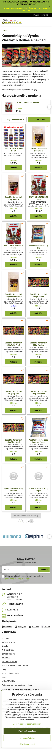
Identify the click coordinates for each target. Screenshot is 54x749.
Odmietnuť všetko (27, 738)
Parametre (40, 119)
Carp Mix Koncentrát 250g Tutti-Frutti (13, 344)
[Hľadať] (36, 21)
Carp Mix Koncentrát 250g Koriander (38, 392)
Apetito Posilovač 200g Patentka (13, 489)
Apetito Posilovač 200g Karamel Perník (38, 441)
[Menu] (49, 21)
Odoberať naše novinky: (26, 563)
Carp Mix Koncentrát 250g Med (38, 150)
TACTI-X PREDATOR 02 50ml (27, 103)
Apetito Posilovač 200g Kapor (38, 489)
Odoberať (44, 570)
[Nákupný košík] (42, 21)
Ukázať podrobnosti (27, 744)
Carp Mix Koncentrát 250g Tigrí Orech (13, 441)
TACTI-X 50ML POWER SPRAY (13, 150)
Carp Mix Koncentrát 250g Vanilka (38, 344)
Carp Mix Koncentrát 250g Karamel (38, 295)
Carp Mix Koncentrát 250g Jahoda (13, 198)
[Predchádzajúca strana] (20, 521)
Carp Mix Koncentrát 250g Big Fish (13, 392)
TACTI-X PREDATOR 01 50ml (13, 247)
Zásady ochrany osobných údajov (27, 724)
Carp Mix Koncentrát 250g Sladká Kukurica (13, 295)
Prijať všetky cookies (27, 731)
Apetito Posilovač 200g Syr (38, 247)
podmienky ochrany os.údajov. (17, 578)
